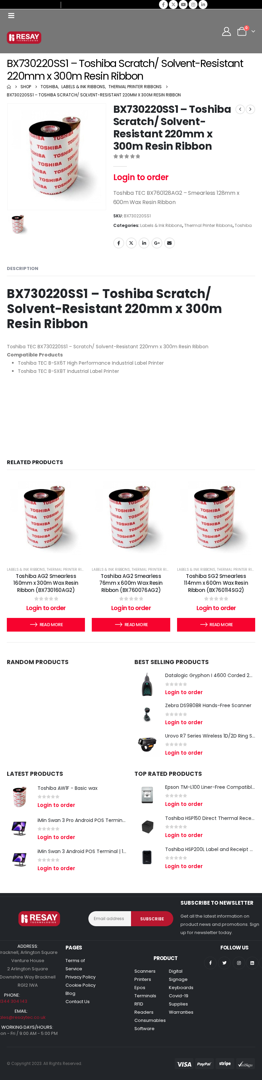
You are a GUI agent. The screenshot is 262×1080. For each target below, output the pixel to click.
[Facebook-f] (210, 963)
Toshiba (243, 225)
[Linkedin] (252, 963)
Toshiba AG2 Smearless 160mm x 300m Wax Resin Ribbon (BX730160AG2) (45, 583)
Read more (51, 624)
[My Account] (226, 31)
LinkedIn (144, 243)
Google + (156, 243)
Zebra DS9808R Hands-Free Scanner (208, 705)
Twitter (131, 243)
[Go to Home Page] (9, 87)
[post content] (46, 517)
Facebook (118, 243)
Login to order (141, 177)
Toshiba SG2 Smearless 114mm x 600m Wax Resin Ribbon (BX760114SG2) (216, 583)
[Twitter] (224, 963)
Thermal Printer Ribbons (208, 225)
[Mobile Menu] (11, 15)
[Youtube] (183, 4)
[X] (173, 4)
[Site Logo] (24, 37)
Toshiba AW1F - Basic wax (68, 788)
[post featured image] (147, 684)
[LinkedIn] (203, 4)
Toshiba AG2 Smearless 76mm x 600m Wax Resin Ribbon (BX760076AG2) (131, 583)
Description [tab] (22, 268)
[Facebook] (163, 4)
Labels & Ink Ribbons (161, 225)
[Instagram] (193, 4)
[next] (250, 109)
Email (169, 243)
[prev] (240, 109)
